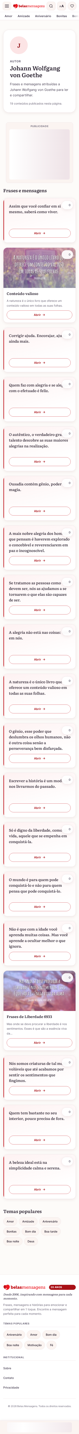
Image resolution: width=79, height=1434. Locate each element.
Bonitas (62, 16)
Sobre (7, 1368)
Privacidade (11, 1387)
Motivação (35, 1345)
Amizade (24, 16)
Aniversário (43, 16)
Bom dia (30, 1231)
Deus (31, 1241)
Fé (51, 1345)
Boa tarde (50, 1231)
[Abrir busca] (51, 6)
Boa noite (13, 1241)
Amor (8, 16)
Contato (8, 1378)
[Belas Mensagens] (29, 6)
